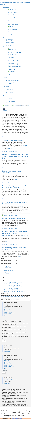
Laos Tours (11, 35)
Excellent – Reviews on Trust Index (14, 218)
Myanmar (11, 57)
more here (9, 148)
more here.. (9, 196)
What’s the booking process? (11, 284)
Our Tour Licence (8, 267)
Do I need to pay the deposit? (11, 290)
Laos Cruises (9, 83)
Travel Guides (9, 89)
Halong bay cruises (10, 79)
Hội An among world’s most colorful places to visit (14, 248)
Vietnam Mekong (13, 64)
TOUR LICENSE (7, 311)
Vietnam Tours (12, 12)
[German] (14, 105)
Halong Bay (11, 69)
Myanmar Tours (12, 18)
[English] (5, 105)
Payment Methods (8, 272)
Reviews (8, 103)
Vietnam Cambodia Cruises (12, 80)
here (16, 179)
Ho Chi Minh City (6, 235)
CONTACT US (7, 309)
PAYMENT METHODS (9, 314)
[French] (10, 105)
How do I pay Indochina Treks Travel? (13, 287)
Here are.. (18, 212)
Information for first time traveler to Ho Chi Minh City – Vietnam (15, 232)
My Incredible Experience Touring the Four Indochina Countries (14, 187)
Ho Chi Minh (25, 235)
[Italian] (19, 105)
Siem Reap (25, 145)
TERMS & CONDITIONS (9, 312)
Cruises (5, 46)
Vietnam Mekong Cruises (12, 82)
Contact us (8, 100)
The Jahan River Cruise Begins (12, 140)
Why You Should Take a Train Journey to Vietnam (15, 203)
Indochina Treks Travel (16, 418)
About (4, 95)
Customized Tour (7, 86)
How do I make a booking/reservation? (13, 282)
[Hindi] (28, 105)
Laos (9, 74)
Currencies (4, 338)
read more (25, 165)
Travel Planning (9, 91)
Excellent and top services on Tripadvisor (12, 172)
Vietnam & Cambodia (14, 52)
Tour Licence (9, 98)
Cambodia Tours (13, 24)
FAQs (5, 315)
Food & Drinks (9, 92)
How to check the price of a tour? (12, 285)
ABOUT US (6, 308)
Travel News (9, 94)
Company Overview (8, 266)
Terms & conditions (10, 101)
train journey (20, 206)
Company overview (10, 97)
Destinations (6, 7)
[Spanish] (23, 105)
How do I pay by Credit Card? (11, 288)
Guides (4, 88)
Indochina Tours (12, 29)
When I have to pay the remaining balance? (14, 291)
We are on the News (9, 269)
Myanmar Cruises (10, 85)
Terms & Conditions (8, 270)
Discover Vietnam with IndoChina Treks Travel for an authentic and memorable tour (15, 156)
